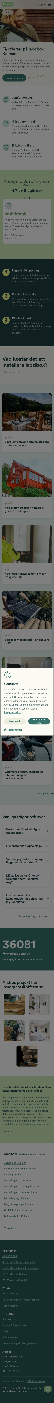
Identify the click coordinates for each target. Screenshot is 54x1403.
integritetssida (12, 712)
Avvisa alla (15, 721)
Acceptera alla (39, 721)
